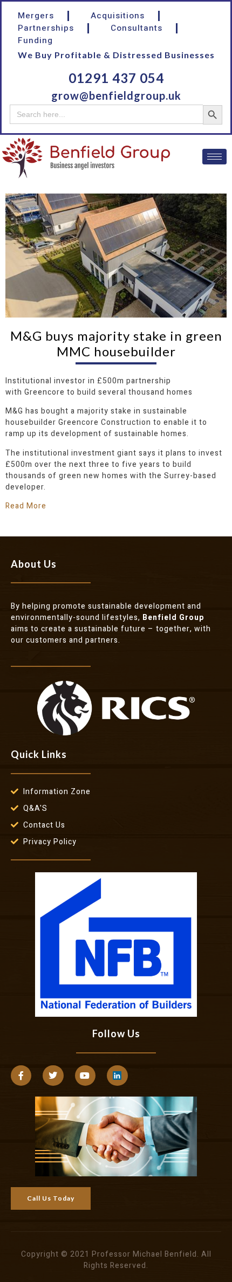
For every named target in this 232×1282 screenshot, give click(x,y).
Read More (25, 506)
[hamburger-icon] (214, 156)
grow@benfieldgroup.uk (116, 95)
